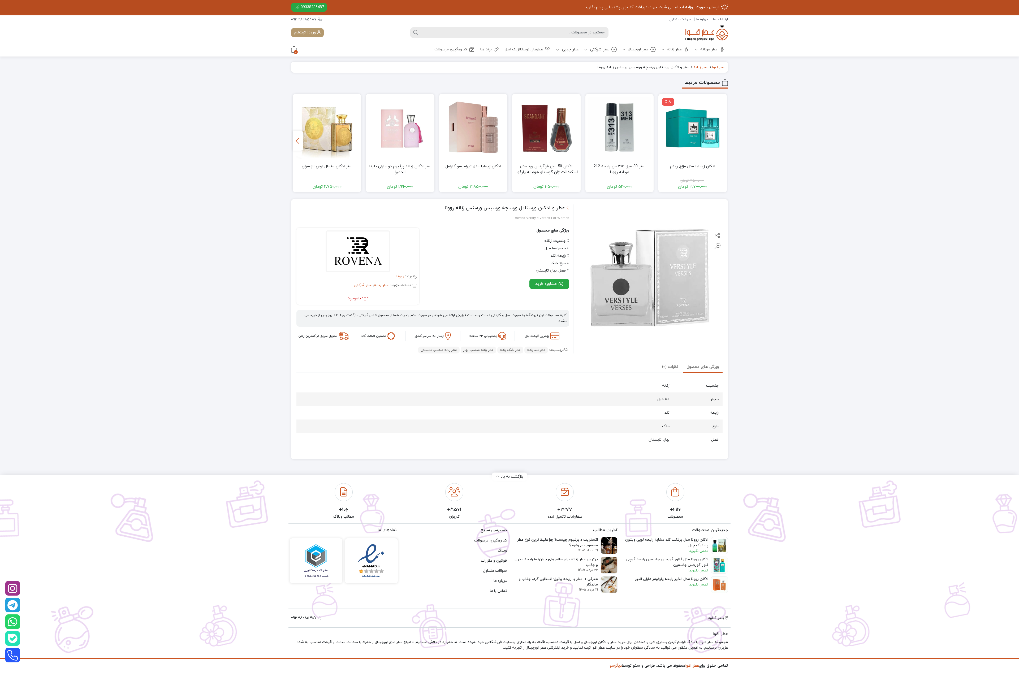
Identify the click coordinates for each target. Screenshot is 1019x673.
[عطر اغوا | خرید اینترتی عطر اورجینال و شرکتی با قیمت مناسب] (706, 33)
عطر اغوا (718, 67)
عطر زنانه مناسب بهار (478, 350)
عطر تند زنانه (536, 350)
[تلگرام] (12, 605)
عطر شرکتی (599, 49)
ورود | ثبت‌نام (305, 32)
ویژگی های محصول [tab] (703, 367)
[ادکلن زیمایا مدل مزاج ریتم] (692, 128)
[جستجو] (415, 32)
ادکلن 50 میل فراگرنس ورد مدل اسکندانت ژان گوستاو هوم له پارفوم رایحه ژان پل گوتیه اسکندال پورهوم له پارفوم (546, 170)
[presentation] (298, 141)
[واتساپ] (12, 621)
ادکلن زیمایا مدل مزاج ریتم (692, 166)
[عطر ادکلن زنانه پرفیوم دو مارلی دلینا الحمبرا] (400, 128)
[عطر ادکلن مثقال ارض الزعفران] (327, 128)
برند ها (486, 49)
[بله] (12, 638)
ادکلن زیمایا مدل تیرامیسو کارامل (473, 166)
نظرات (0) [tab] (670, 367)
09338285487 (312, 7)
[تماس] (12, 655)
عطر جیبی (570, 49)
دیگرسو (616, 665)
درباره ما (702, 19)
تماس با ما (498, 590)
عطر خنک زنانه (510, 350)
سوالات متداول (680, 19)
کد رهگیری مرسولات (450, 49)
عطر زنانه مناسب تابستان (439, 350)
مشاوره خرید (546, 284)
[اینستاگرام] (12, 588)
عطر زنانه (674, 49)
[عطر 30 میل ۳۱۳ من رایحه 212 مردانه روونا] (619, 128)
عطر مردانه (708, 49)
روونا (400, 276)
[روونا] (358, 252)
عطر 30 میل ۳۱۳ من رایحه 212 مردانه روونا (619, 169)
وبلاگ (502, 550)
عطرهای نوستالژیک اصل (524, 49)
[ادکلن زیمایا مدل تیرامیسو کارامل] (473, 128)
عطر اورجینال (637, 49)
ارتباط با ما (720, 19)
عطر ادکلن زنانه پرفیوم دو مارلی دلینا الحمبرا (400, 169)
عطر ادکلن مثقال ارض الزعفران (327, 166)
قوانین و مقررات (494, 560)
